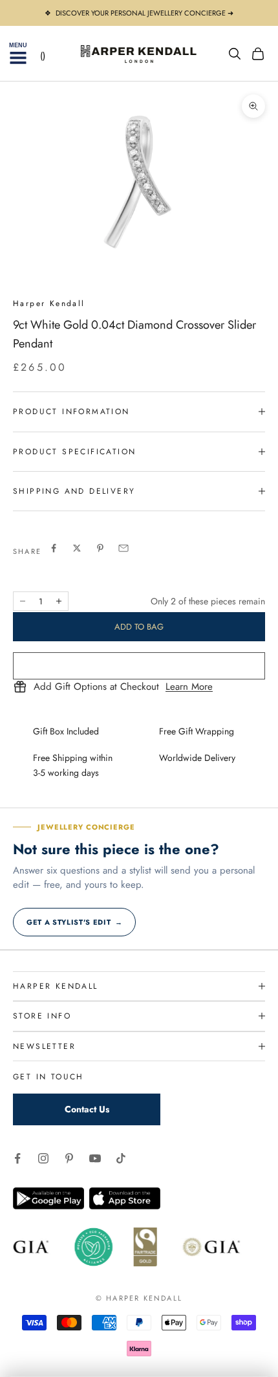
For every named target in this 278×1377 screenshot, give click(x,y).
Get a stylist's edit (74, 922)
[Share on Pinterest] (100, 548)
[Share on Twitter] (77, 548)
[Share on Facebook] (53, 548)
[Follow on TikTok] (120, 1158)
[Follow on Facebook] (17, 1158)
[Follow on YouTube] (95, 1158)
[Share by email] (123, 548)
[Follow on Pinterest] (69, 1158)
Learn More (189, 687)
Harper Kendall (49, 303)
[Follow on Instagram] (43, 1158)
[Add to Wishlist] (139, 665)
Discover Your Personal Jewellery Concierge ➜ (144, 13)
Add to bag (139, 627)
